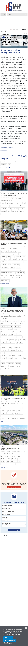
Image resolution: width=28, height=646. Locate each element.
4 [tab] (14, 29)
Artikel (5, 31)
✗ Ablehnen (8, 638)
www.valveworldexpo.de (6, 147)
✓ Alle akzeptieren (10, 640)
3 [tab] (13, 29)
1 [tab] (10, 29)
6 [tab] (17, 29)
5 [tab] (16, 29)
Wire (9, 164)
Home (2, 31)
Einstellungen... (8, 643)
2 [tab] (12, 29)
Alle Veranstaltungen (14, 530)
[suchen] (25, 14)
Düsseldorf (3, 162)
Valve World (3, 164)
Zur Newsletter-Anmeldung (14, 487)
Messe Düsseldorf (12, 162)
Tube (19, 162)
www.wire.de (4, 150)
